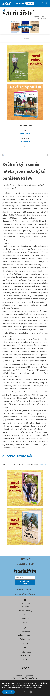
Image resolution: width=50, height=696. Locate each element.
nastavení (37, 687)
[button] (25, 582)
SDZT (37, 678)
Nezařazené (25, 141)
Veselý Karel (25, 133)
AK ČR (13, 678)
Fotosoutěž (25, 618)
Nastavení (21, 692)
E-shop (25, 614)
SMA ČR (31, 678)
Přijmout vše (8, 692)
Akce (25, 622)
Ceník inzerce (25, 655)
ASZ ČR (24, 678)
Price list (25, 659)
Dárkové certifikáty (25, 611)
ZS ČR (18, 678)
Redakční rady (25, 639)
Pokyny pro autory (25, 635)
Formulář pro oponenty (25, 643)
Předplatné (25, 607)
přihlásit (42, 464)
